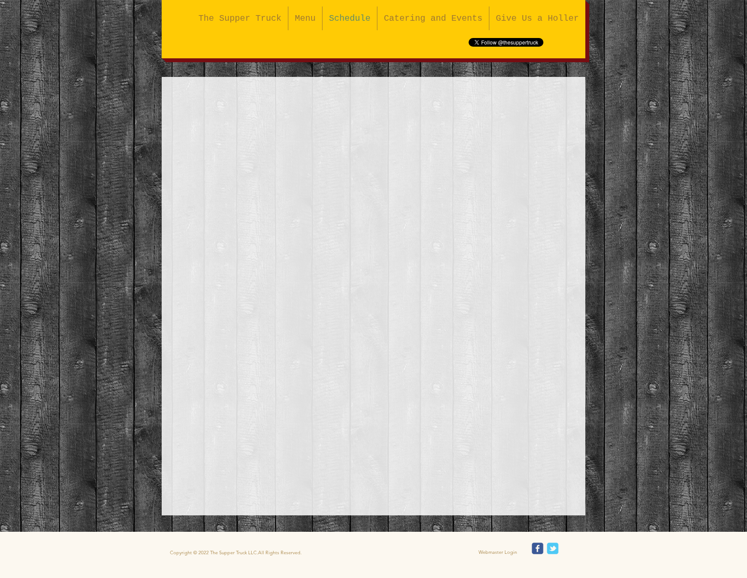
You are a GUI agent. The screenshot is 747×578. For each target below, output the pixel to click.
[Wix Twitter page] (553, 548)
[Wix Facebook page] (537, 548)
